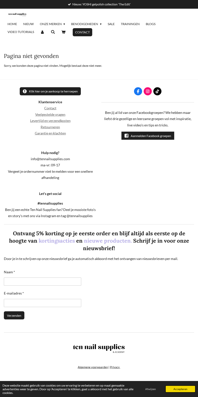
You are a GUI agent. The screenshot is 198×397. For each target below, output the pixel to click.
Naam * (9, 272)
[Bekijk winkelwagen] (63, 32)
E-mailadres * (14, 293)
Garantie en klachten (50, 133)
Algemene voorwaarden (93, 367)
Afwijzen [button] (150, 389)
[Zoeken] (53, 32)
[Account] (42, 32)
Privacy (115, 367)
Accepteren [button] (180, 389)
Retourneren (50, 127)
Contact (50, 108)
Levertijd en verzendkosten (50, 121)
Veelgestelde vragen (50, 114)
